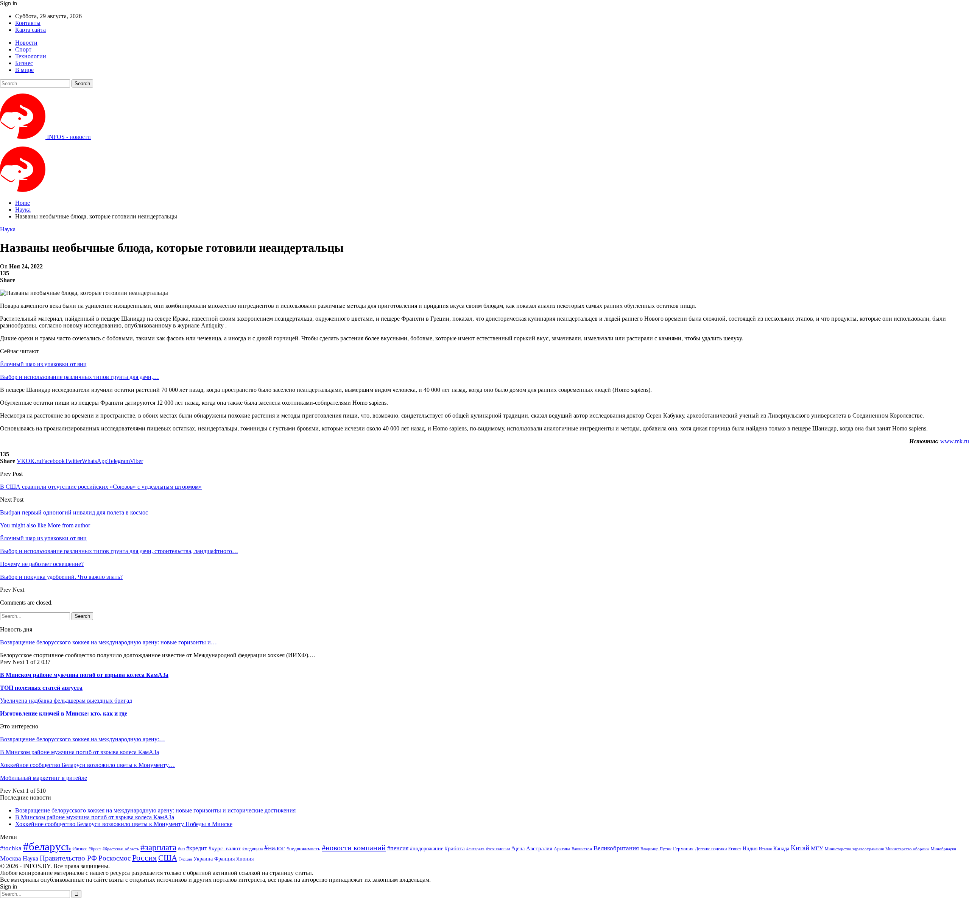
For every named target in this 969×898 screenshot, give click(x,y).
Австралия (539, 848)
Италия (765, 849)
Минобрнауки (943, 849)
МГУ (817, 848)
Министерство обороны (907, 849)
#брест (95, 849)
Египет (734, 848)
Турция (185, 859)
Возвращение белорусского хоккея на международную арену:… (82, 739)
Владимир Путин (655, 849)
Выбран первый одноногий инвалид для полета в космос (74, 512)
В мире (24, 70)
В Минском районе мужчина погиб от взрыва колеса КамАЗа (84, 675)
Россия (144, 857)
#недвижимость (303, 848)
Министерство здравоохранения (854, 849)
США (167, 857)
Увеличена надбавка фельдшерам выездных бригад (66, 700)
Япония (245, 859)
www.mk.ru (954, 441)
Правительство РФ (68, 858)
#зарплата (158, 847)
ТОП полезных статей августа (41, 687)
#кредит (196, 848)
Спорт (23, 49)
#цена (518, 848)
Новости (26, 42)
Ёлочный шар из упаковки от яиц (43, 364)
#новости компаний (354, 847)
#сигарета (475, 849)
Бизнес (24, 63)
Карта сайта (30, 30)
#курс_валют (225, 848)
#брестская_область (121, 849)
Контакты (28, 23)
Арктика (562, 849)
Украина (203, 859)
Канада (781, 848)
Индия (750, 848)
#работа (455, 848)
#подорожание (426, 848)
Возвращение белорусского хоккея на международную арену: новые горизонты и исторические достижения (155, 810)
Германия (683, 848)
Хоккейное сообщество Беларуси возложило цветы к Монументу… (87, 765)
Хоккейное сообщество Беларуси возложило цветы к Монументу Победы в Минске (123, 824)
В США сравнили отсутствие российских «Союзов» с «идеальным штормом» (101, 486)
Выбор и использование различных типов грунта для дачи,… (79, 377)
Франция (224, 859)
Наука (8, 229)
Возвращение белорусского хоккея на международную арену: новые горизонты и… (108, 642)
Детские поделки (711, 849)
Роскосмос (114, 858)
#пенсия (397, 848)
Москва (10, 858)
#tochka (11, 848)
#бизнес (79, 848)
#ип (181, 848)
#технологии (498, 848)
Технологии (30, 56)
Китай (800, 848)
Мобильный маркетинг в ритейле (43, 778)
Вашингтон (582, 849)
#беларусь (47, 846)
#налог (274, 848)
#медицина (252, 849)
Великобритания (616, 848)
